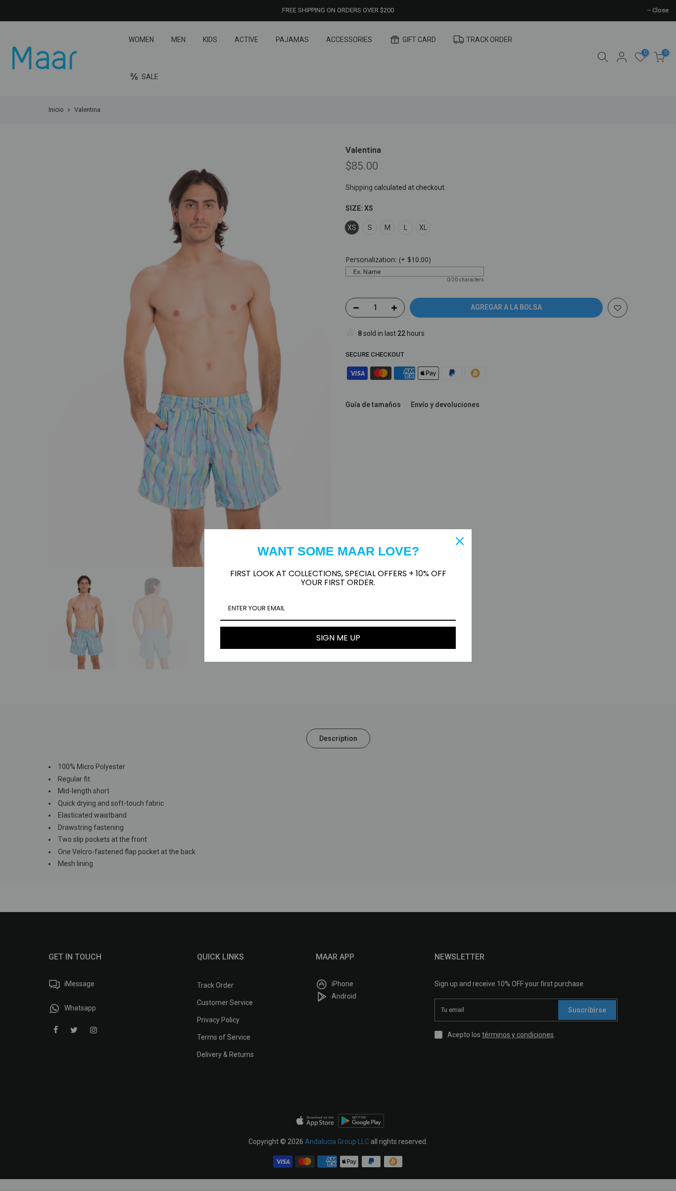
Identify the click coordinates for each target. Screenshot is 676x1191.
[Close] (460, 541)
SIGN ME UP (338, 637)
